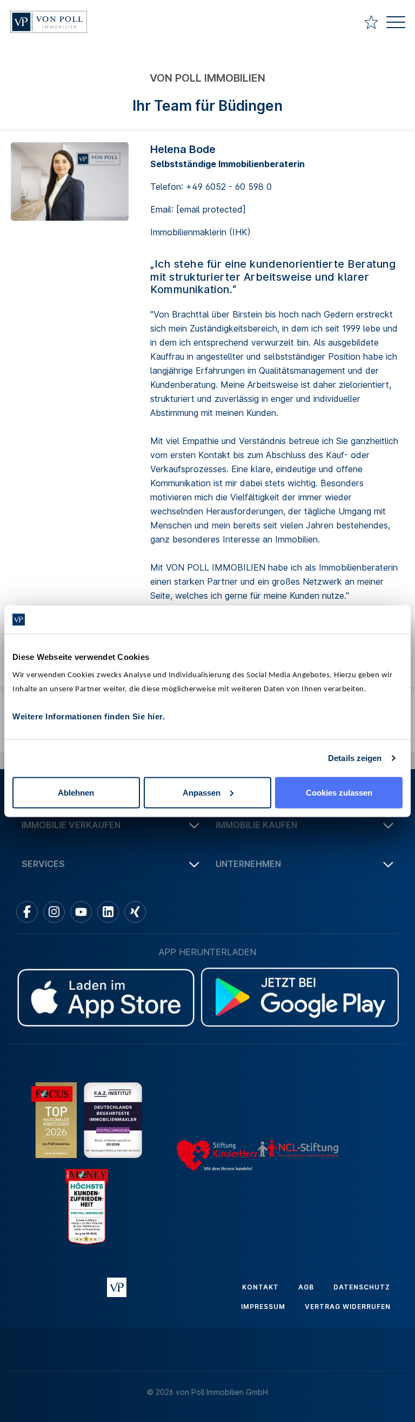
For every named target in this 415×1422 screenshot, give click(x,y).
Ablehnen (76, 792)
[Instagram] (54, 912)
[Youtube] (81, 912)
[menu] (395, 23)
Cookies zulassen (339, 792)
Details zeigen (354, 758)
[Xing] (135, 912)
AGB (306, 1287)
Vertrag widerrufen (348, 1306)
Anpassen (201, 792)
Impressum (263, 1306)
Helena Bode (183, 149)
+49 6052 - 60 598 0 (229, 186)
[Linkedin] (108, 912)
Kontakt (260, 1287)
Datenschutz (361, 1287)
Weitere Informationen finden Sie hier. (88, 715)
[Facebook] (27, 912)
